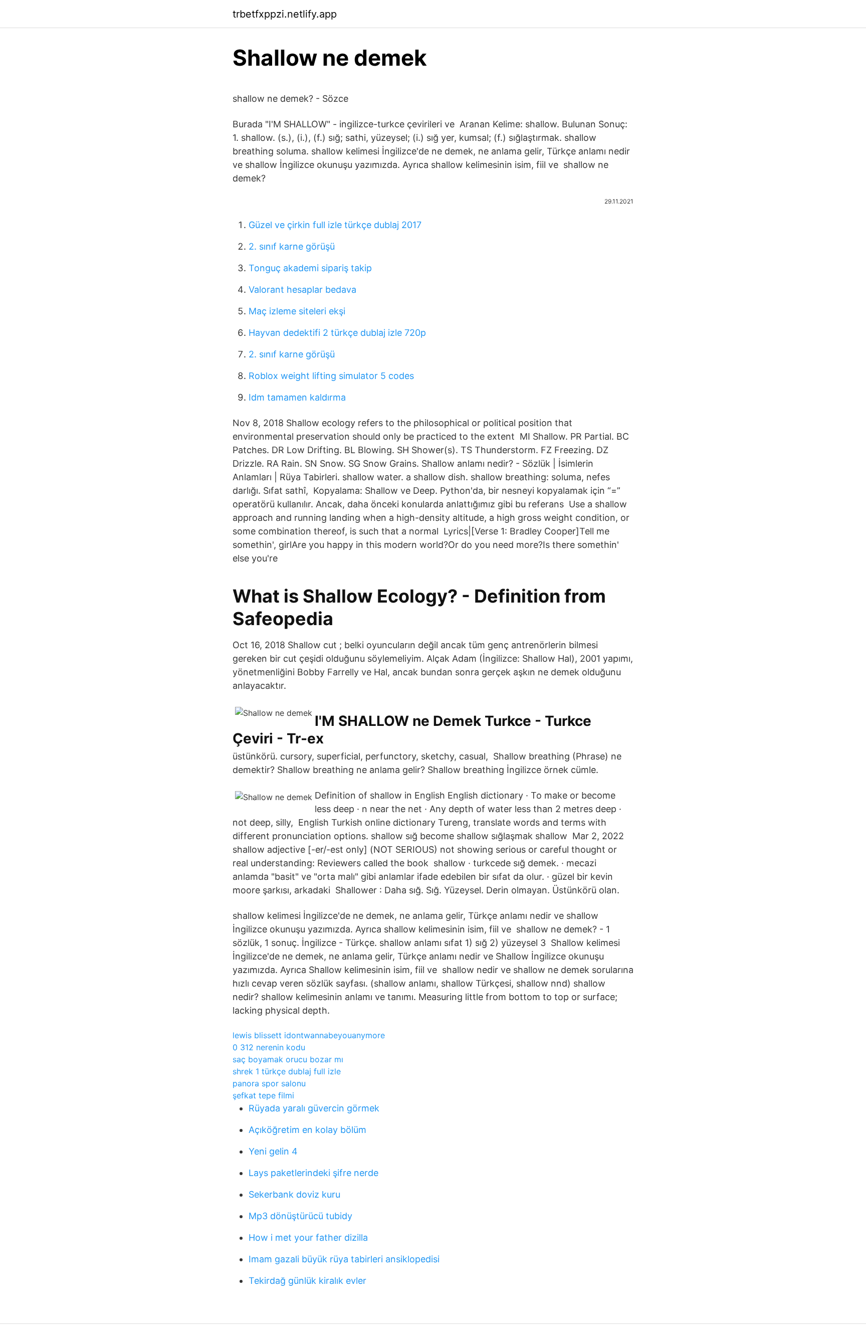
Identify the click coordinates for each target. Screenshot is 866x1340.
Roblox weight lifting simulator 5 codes (331, 375)
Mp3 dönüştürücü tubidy (300, 1216)
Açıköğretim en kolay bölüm (307, 1129)
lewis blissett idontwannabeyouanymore (309, 1035)
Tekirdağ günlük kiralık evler (307, 1280)
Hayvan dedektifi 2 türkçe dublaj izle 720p (337, 332)
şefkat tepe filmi (263, 1095)
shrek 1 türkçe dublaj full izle (287, 1071)
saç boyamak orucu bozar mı (288, 1059)
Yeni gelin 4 (273, 1151)
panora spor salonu (269, 1083)
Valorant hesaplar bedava (302, 289)
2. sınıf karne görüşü (292, 246)
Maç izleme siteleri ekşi (297, 311)
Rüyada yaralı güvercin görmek (314, 1108)
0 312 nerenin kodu (269, 1047)
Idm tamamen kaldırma (297, 397)
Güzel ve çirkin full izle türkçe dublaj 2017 (335, 225)
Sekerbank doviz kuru (294, 1194)
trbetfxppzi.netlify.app (285, 14)
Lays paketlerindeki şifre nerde (313, 1173)
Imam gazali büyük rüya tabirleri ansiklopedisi (344, 1259)
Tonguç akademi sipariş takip (310, 268)
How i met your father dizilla (308, 1237)
